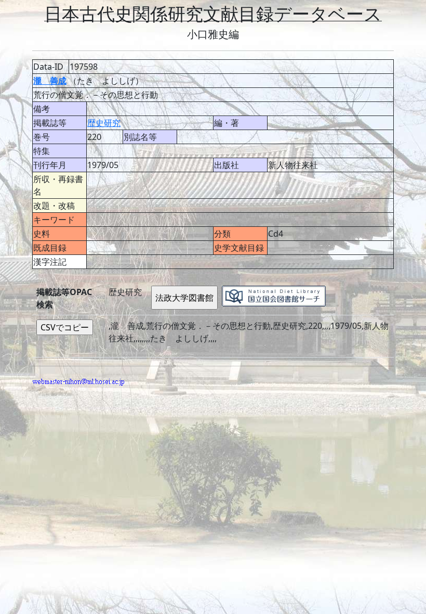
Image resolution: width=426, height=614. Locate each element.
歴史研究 (104, 123)
